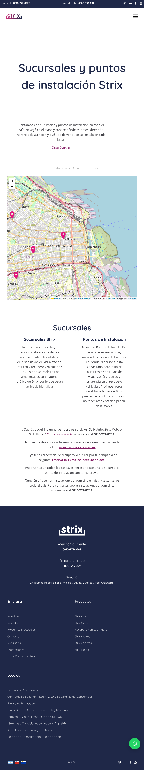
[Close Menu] (135, 16)
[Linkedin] (130, 3)
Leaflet (57, 298)
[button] (63, 235)
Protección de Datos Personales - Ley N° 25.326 (37, 710)
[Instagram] (125, 3)
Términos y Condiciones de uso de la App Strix (36, 723)
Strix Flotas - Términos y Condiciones (31, 730)
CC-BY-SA (110, 298)
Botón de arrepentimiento (24, 736)
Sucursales (14, 643)
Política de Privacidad (21, 703)
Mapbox (132, 298)
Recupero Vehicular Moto (91, 629)
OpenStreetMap (83, 298)
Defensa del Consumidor (23, 690)
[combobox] (46, 168)
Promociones (15, 649)
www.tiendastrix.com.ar (77, 447)
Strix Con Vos (83, 643)
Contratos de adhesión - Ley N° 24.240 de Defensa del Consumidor (49, 696)
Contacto (13, 636)
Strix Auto (81, 616)
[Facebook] (135, 3)
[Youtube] (141, 3)
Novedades (14, 623)
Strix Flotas (82, 649)
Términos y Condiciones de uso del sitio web (35, 717)
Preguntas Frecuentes (21, 629)
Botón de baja (52, 736)
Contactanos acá (59, 434)
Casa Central (61, 147)
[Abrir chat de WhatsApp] (134, 743)
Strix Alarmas (83, 636)
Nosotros (13, 616)
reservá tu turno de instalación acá (78, 460)
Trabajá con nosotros (21, 656)
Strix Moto (81, 623)
